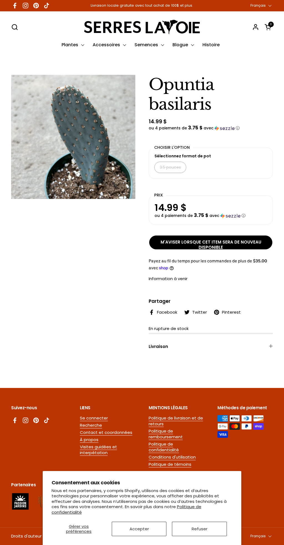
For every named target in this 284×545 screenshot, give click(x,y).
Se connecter (94, 418)
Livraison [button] (158, 346)
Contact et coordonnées (106, 432)
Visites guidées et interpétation (98, 450)
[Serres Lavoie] (142, 27)
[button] (14, 27)
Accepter (139, 529)
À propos (89, 439)
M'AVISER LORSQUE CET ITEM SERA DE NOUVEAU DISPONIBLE (211, 244)
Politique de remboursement (166, 434)
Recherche (91, 425)
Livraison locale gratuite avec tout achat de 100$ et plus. (142, 5)
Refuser (199, 529)
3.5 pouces (170, 167)
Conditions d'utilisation (172, 457)
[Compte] (255, 27)
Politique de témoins (170, 464)
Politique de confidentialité (164, 447)
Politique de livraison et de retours (176, 421)
